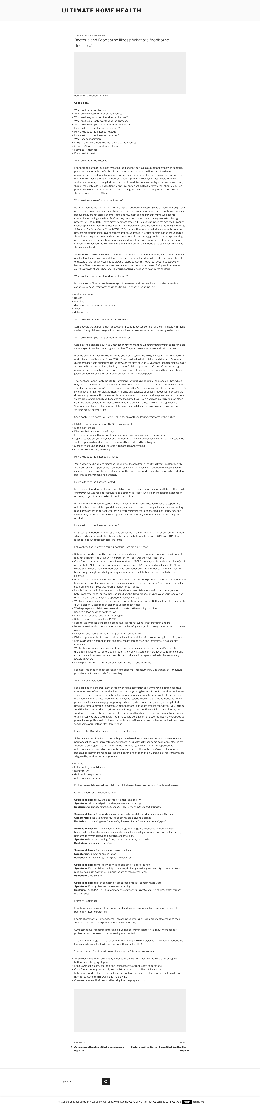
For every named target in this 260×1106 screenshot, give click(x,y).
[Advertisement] (130, 73)
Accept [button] (187, 1102)
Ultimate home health (101, 10)
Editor (102, 36)
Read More (198, 1101)
